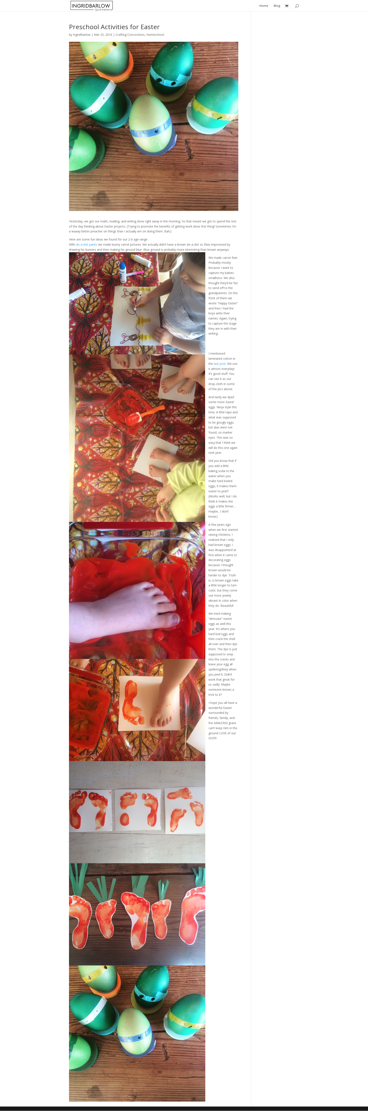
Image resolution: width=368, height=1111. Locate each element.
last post (220, 364)
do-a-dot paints (86, 244)
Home (263, 6)
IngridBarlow (82, 35)
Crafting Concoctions (130, 35)
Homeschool (155, 35)
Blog (277, 6)
